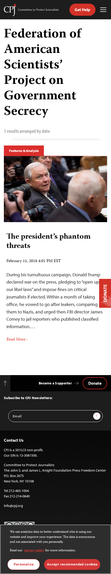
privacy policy (34, 550)
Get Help (82, 9)
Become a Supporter (55, 383)
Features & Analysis (24, 150)
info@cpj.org (13, 505)
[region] (55, 549)
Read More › (17, 339)
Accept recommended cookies (72, 564)
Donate (94, 383)
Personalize (24, 564)
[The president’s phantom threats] (55, 189)
